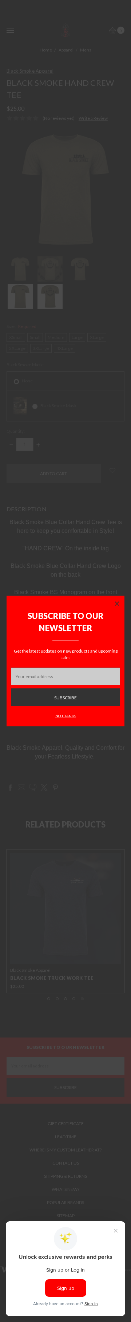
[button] (117, 603)
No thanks (65, 716)
